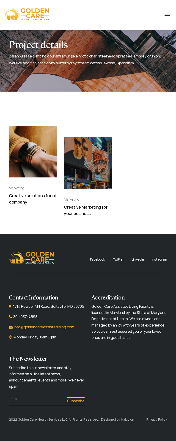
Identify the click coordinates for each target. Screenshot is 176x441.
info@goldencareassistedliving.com (44, 327)
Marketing (16, 188)
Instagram (159, 259)
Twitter (118, 259)
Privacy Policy (156, 419)
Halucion (127, 419)
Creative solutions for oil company (33, 199)
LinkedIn (138, 259)
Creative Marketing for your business (85, 210)
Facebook (97, 259)
